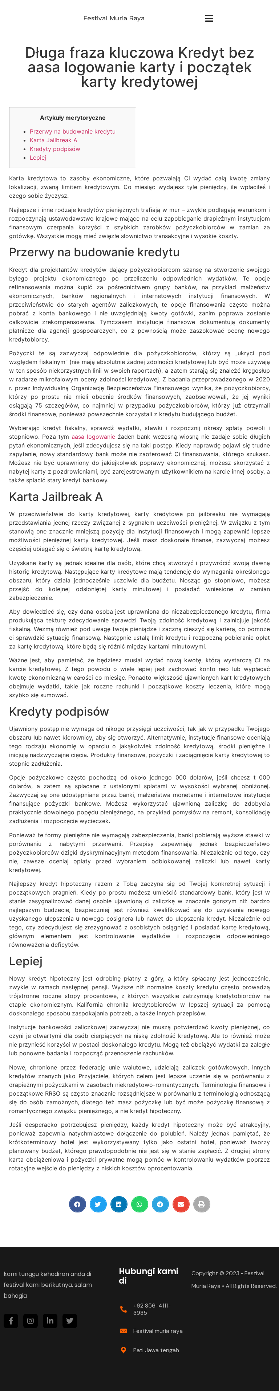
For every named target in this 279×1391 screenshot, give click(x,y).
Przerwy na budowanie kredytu (73, 131)
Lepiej (38, 157)
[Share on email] (181, 1204)
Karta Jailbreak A (53, 140)
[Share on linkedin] (119, 1204)
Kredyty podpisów (55, 148)
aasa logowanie (93, 436)
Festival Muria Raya (114, 18)
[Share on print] (201, 1204)
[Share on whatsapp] (139, 1204)
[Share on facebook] (77, 1204)
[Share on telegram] (160, 1204)
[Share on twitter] (98, 1204)
